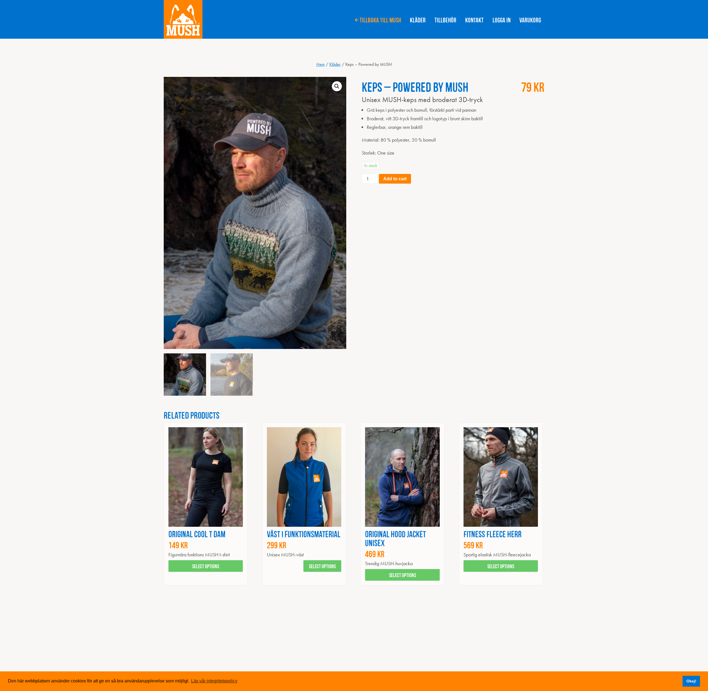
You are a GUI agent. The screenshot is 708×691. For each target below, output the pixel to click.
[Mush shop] (183, 19)
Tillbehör (445, 19)
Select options (205, 566)
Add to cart (395, 178)
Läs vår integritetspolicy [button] (214, 681)
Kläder (418, 19)
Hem (320, 64)
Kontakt (474, 19)
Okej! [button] (691, 681)
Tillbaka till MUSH (380, 19)
